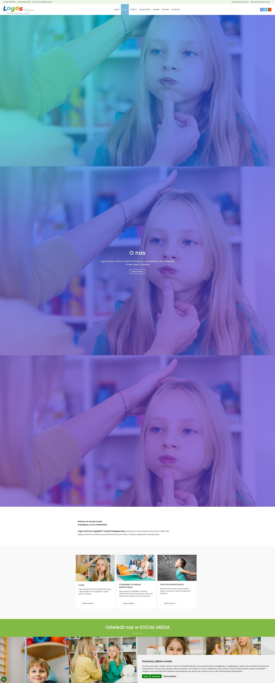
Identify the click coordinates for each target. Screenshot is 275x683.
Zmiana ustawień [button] (169, 676)
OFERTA (133, 9)
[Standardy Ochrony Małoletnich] (136, 568)
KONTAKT (176, 9)
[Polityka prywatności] (177, 568)
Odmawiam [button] (156, 676)
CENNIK (156, 9)
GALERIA (165, 9)
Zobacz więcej (137, 272)
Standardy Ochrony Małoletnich (130, 585)
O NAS (125, 9)
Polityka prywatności (172, 584)
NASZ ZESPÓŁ (144, 9)
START (117, 9)
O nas (81, 585)
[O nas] (95, 568)
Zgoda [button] (146, 676)
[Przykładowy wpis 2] (103, 660)
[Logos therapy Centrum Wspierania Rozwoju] (18, 9)
